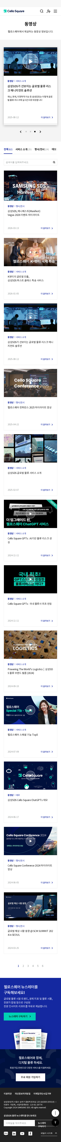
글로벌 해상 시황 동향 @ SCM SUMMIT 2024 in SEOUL (30, 932)
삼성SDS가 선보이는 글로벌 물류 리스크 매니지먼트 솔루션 (29, 88)
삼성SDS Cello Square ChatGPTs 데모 (28, 800)
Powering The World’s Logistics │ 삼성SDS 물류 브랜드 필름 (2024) (30, 671)
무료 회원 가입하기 (30, 1077)
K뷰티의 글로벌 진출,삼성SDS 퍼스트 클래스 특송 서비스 (26, 278)
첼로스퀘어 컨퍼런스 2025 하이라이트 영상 (29, 407)
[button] (14, 11)
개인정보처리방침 (22, 1093)
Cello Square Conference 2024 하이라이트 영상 (30, 867)
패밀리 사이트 (47, 1133)
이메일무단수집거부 (42, 1093)
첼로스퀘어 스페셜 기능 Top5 (23, 734)
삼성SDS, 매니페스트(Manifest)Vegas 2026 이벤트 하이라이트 (24, 213)
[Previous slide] (20, 131)
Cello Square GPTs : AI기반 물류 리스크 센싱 (30, 540)
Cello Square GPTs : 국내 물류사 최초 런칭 (30, 603)
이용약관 (8, 1093)
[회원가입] (48, 11)
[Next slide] (40, 131)
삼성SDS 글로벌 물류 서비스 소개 (24, 473)
